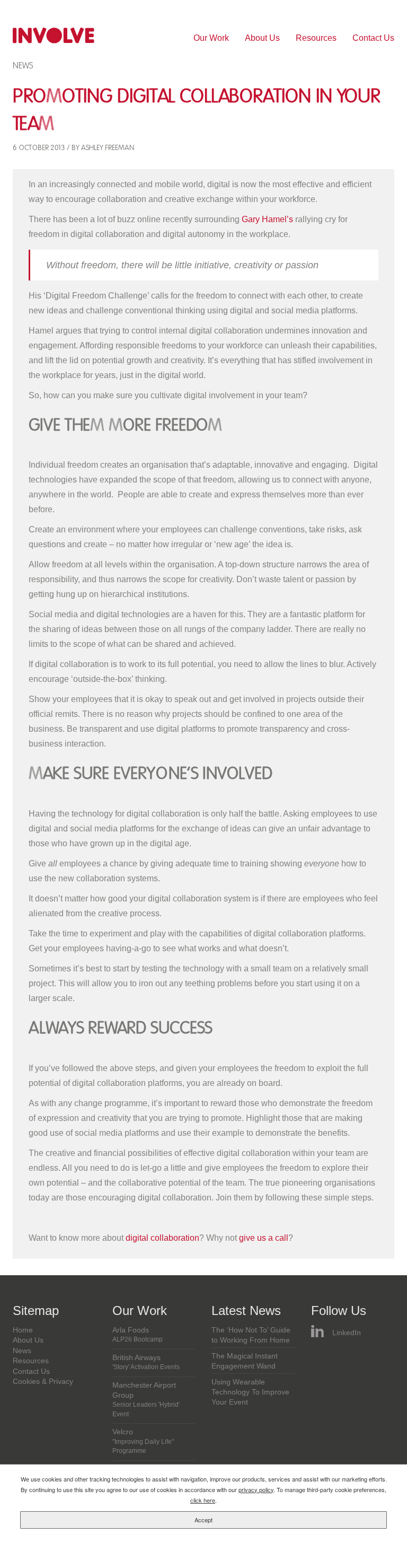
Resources (316, 37)
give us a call (263, 1237)
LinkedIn (346, 1333)
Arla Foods (137, 1334)
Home (23, 1330)
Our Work (211, 37)
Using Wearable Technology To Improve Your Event (250, 1392)
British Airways (146, 1362)
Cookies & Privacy (43, 1382)
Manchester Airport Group (146, 1399)
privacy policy (255, 1489)
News (23, 65)
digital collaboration (162, 1237)
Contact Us (373, 37)
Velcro (143, 1441)
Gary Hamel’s (267, 219)
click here (202, 1500)
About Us (262, 37)
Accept (203, 1519)
